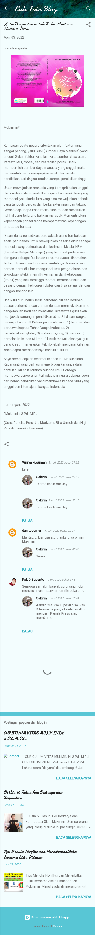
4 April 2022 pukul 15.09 (64, 598)
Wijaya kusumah (34, 462)
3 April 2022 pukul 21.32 (63, 462)
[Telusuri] (88, 9)
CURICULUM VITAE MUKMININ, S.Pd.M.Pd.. (34, 735)
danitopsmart (32, 530)
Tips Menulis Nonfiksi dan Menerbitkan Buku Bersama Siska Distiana (40, 854)
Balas (27, 521)
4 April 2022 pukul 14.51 (61, 579)
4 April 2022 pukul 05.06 (64, 549)
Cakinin (41, 477)
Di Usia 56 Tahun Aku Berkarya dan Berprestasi (33, 795)
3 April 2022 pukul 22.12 (64, 477)
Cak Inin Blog (36, 9)
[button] (88, 25)
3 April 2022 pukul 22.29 (59, 530)
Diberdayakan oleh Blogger (50, 917)
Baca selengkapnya (73, 778)
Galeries (57, 926)
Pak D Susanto (33, 579)
